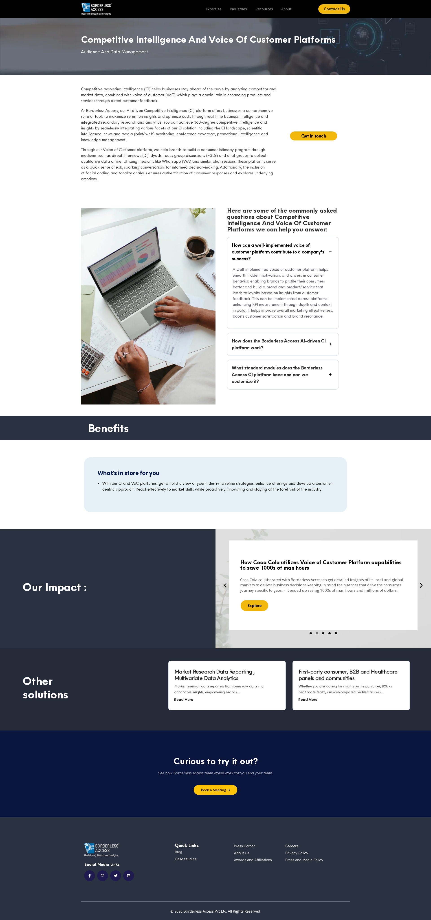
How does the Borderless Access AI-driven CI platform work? (278, 344)
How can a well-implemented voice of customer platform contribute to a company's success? (278, 251)
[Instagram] (102, 875)
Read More (183, 699)
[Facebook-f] (89, 875)
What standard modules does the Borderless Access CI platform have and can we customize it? (277, 374)
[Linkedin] (128, 875)
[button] (225, 585)
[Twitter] (115, 875)
